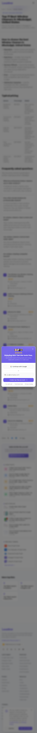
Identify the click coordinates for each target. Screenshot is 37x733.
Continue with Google (19, 366)
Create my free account (17, 380)
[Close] (32, 349)
